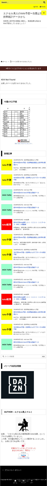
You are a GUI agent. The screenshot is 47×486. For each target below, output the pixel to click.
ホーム (5, 61)
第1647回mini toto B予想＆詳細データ (26, 267)
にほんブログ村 (23, 458)
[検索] (44, 2)
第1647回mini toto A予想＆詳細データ (26, 282)
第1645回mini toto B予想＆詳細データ (26, 342)
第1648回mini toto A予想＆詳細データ (26, 207)
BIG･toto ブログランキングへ (23, 143)
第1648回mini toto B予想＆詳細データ (26, 192)
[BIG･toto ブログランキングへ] (23, 140)
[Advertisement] (23, 43)
